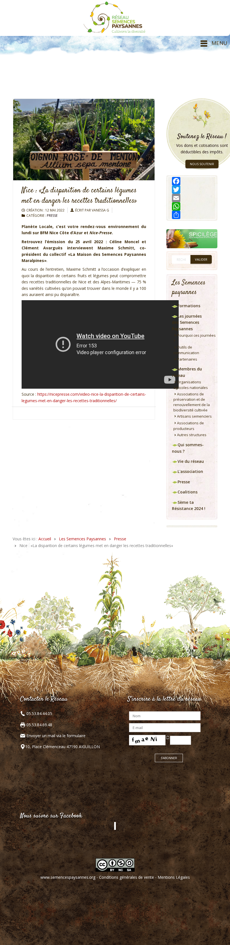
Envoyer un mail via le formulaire (56, 735)
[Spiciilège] (191, 238)
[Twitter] (192, 189)
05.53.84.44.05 (38, 713)
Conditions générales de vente (126, 877)
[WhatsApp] (192, 206)
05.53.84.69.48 (38, 724)
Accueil (44, 538)
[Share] (192, 215)
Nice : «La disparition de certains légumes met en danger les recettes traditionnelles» (79, 195)
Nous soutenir (202, 164)
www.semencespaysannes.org (67, 877)
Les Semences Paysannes (82, 538)
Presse (52, 215)
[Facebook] (192, 181)
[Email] (192, 198)
